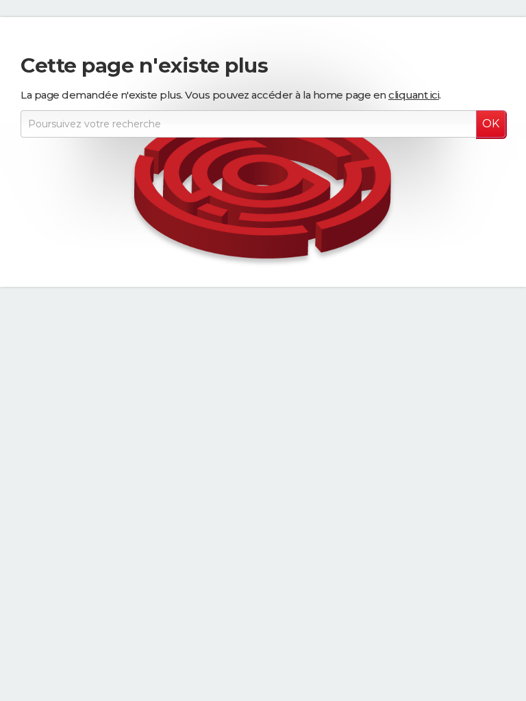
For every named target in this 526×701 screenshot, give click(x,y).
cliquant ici (413, 94)
